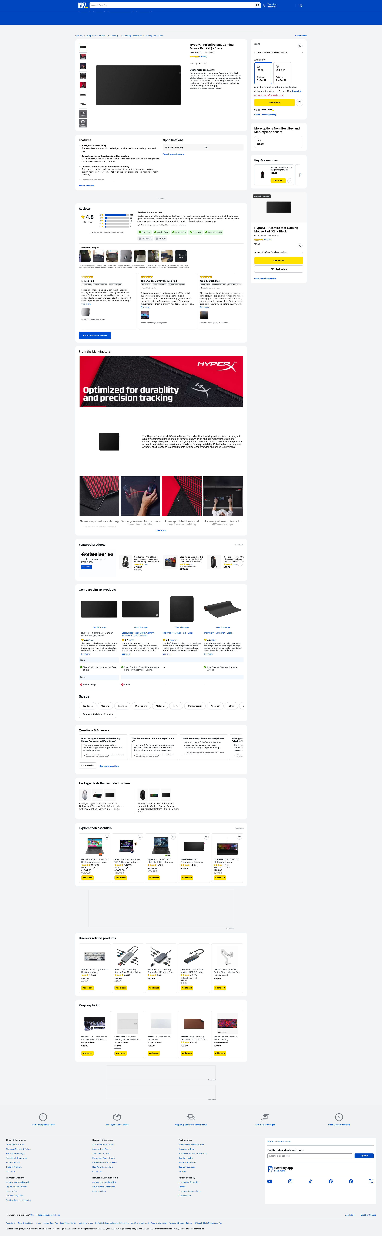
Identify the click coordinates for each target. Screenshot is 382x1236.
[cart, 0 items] (301, 5)
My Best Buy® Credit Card (17, 1182)
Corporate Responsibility (190, 1191)
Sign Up (364, 1155)
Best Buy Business (187, 1167)
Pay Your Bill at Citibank (16, 1186)
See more (161, 530)
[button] (300, 46)
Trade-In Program (14, 1167)
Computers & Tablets (95, 35)
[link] (95, 335)
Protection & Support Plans (104, 1162)
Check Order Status (15, 1144)
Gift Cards (10, 1171)
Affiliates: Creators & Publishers (193, 1153)
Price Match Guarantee (16, 1158)
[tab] (87, 705)
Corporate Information (189, 1182)
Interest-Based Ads (50, 1223)
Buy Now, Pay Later (14, 1195)
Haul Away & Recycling (102, 1167)
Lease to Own (12, 1191)
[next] (241, 301)
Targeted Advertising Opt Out (181, 1223)
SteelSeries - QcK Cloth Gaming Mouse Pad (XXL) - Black (138, 634)
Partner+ (182, 1171)
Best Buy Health (186, 1158)
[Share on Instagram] (290, 1181)
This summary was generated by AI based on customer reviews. (163, 225)
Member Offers (99, 1191)
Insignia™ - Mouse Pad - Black (178, 632)
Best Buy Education (187, 1162)
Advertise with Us (186, 1149)
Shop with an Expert (101, 1149)
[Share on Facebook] (330, 1181)
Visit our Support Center (103, 1144)
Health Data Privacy (85, 1223)
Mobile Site (350, 1215)
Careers (182, 1186)
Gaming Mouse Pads (154, 35)
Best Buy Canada (368, 1215)
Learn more (280, 1171)
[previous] (81, 301)
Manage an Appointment (103, 1158)
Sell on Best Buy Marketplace (191, 1144)
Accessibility (11, 1223)
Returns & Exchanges (15, 1153)
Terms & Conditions (25, 1223)
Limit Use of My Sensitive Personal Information (149, 1223)
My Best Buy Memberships (104, 1182)
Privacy (38, 1223)
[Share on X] (371, 1181)
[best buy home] (83, 5)
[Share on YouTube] (269, 1181)
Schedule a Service (100, 1153)
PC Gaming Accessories (131, 35)
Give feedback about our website (45, 1215)
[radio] (263, 73)
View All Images (99, 627)
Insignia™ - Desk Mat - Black (218, 632)
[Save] (299, 102)
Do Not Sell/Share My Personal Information (112, 1223)
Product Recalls (13, 1162)
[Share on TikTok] (310, 1181)
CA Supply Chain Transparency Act (208, 1223)
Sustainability (185, 1195)
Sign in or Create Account (279, 1141)
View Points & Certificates (103, 1186)
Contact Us (97, 1171)
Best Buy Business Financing (18, 1200)
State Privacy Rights (68, 1223)
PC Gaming (113, 35)
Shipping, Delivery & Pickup (18, 1149)
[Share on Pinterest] (351, 1181)
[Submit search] (258, 5)
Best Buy (79, 35)
